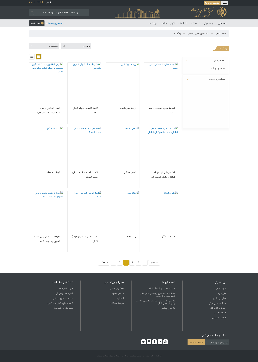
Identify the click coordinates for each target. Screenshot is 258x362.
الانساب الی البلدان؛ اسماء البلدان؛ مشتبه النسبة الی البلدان (162, 176)
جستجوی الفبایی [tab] (217, 79)
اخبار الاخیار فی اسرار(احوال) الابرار (85, 239)
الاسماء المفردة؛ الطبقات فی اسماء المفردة (85, 174)
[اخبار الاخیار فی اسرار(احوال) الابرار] (84, 211)
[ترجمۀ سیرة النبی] (122, 83)
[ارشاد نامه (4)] (46, 147)
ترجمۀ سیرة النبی (128, 108)
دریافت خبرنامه (196, 342)
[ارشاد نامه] (122, 211)
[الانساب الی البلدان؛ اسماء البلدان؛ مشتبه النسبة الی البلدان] (161, 147)
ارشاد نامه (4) (53, 172)
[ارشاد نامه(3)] (161, 211)
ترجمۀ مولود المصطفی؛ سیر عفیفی (162, 110)
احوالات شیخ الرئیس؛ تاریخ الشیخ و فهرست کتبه (47, 239)
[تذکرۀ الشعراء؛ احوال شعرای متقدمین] (84, 83)
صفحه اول (154, 262)
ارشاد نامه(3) (168, 236)
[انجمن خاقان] (122, 147)
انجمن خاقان (130, 172)
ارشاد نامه (131, 236)
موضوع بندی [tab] (219, 61)
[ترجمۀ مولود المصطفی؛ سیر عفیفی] (161, 83)
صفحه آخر (104, 262)
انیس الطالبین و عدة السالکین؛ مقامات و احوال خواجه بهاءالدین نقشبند (48, 112)
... (113, 262)
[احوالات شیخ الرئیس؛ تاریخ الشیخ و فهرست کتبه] (46, 211)
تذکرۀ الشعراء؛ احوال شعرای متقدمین (85, 110)
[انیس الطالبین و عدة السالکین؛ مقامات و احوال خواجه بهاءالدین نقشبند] (46, 83)
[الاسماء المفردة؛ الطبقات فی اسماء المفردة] (84, 147)
